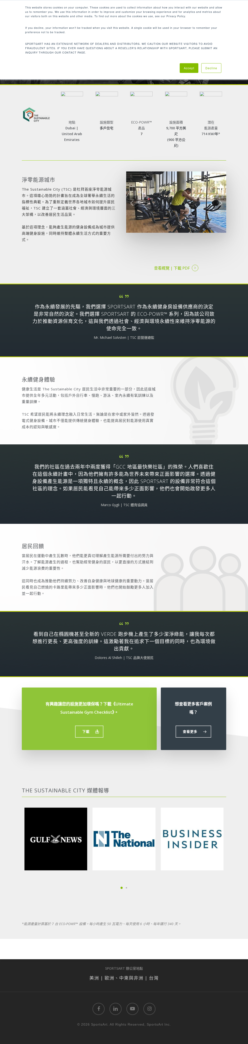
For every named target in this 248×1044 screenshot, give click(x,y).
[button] (89, 732)
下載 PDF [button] (182, 268)
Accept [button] (189, 68)
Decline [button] (211, 68)
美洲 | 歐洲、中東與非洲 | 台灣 (124, 978)
